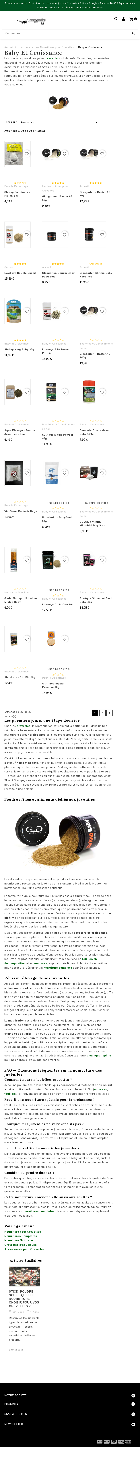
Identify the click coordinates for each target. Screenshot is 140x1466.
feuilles (9, 1093)
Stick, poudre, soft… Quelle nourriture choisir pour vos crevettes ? (24, 1299)
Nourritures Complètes (20, 1236)
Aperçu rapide (18, 146)
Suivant (109, 713)
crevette (52, 58)
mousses (40, 963)
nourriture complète (58, 967)
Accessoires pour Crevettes (24, 1249)
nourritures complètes (39, 1211)
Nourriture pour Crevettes (22, 1231)
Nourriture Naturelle (18, 1240)
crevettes (23, 725)
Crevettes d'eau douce (20, 1244)
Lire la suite (16, 1349)
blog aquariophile (99, 1055)
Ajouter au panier (21, 208)
